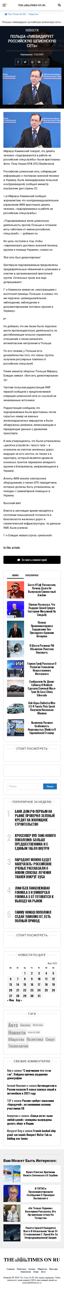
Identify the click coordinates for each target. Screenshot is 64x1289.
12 (53, 979)
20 (10, 990)
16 (32, 985)
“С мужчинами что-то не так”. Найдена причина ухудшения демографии (29, 1074)
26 (53, 990)
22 (24, 990)
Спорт (50, 1039)
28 (17, 996)
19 (53, 985)
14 (17, 985)
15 (24, 985)
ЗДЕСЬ (33, 1280)
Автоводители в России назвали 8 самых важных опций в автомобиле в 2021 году (31, 1089)
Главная (11, 1268)
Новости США (34, 1032)
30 (31, 996)
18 (46, 985)
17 (39, 985)
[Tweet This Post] (25, 62)
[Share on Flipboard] (32, 62)
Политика (35, 1039)
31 (39, 996)
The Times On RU (16, 14)
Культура (38, 1025)
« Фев (10, 1000)
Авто (13, 1025)
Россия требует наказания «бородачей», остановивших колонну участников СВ (30, 1104)
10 (39, 979)
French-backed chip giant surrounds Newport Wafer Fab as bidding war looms (31, 1135)
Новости (33, 14)
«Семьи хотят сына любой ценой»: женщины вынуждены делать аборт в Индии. (30, 1119)
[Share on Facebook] (18, 62)
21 (17, 990)
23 (31, 990)
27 (10, 996)
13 (10, 985)
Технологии (18, 1046)
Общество (16, 1039)
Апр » (19, 1000)
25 (46, 990)
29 (24, 996)
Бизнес (25, 1024)
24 (39, 990)
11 (46, 979)
